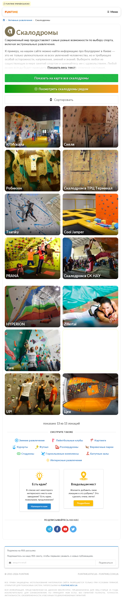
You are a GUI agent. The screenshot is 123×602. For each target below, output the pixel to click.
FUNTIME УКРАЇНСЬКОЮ (17, 4)
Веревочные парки (101, 446)
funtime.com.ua (108, 574)
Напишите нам (39, 506)
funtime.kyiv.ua (88, 574)
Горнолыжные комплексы (62, 453)
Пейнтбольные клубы (69, 440)
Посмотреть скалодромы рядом (63, 89)
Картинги (100, 440)
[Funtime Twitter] (73, 528)
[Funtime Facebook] (58, 528)
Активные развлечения (20, 20)
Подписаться (106, 562)
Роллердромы (69, 446)
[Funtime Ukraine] (11, 12)
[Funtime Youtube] (66, 528)
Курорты (22, 446)
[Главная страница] (3, 20)
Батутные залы (99, 453)
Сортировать (63, 100)
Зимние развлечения (32, 440)
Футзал (43, 446)
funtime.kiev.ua (69, 585)
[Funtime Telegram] (50, 528)
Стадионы (27, 453)
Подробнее (83, 503)
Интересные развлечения (66, 460)
